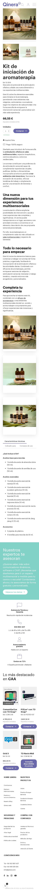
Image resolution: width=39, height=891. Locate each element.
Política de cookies (10, 840)
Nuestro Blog (8, 801)
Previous (3, 52)
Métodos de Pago (26, 838)
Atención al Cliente (26, 848)
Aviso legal (7, 832)
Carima (22, 808)
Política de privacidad (11, 836)
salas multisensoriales (11, 237)
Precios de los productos (25, 833)
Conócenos (8, 785)
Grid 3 (6, 753)
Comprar (20, 131)
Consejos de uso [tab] (26, 446)
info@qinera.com (10, 870)
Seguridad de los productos (9, 827)
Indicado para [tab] (10, 446)
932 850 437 (19, 627)
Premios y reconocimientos (9, 796)
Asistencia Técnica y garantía (27, 827)
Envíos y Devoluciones (25, 843)
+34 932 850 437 (13, 863)
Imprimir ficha (9, 140)
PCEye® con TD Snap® (28, 710)
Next (36, 52)
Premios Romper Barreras (25, 793)
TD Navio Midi (27, 753)
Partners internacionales (9, 790)
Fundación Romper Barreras (26, 799)
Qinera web (7, 805)
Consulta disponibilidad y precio (29, 763)
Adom (22, 788)
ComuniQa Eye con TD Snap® (10, 710)
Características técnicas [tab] (15, 441)
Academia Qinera (26, 804)
